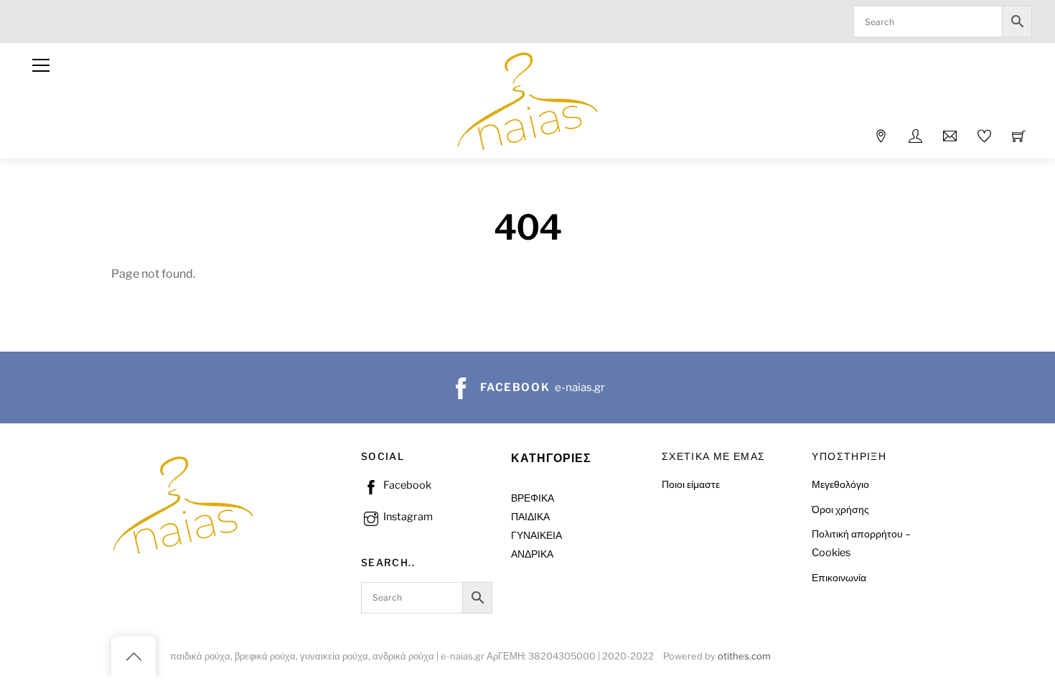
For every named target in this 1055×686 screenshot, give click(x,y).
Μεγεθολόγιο (840, 484)
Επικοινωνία (839, 577)
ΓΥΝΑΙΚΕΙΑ (536, 535)
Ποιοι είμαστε (691, 484)
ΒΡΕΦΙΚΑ (532, 498)
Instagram (407, 516)
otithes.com (744, 656)
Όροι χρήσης (840, 509)
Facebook (406, 485)
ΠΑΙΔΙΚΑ (530, 516)
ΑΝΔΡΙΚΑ (532, 554)
